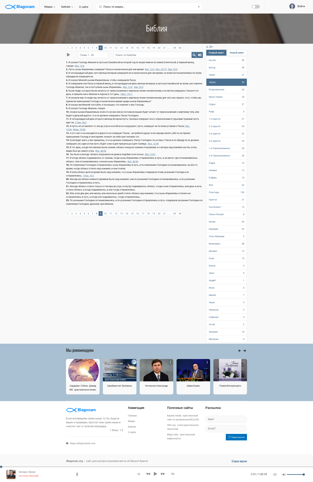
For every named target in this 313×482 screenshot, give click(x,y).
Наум (226, 302)
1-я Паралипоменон (226, 148)
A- (207, 46)
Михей (226, 295)
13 (121, 47)
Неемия (226, 170)
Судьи (226, 104)
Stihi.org (171, 425)
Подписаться (238, 437)
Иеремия (226, 229)
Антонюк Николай (28, 475)
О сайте (83, 6)
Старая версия (239, 461)
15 (132, 47)
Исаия (226, 221)
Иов (226, 185)
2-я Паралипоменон (226, 155)
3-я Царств (226, 133)
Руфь (226, 111)
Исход (226, 67)
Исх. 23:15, (161, 69)
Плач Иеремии (226, 236)
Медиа (48, 6)
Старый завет (216, 52)
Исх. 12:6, (128, 87)
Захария (226, 331)
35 (174, 47)
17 (143, 47)
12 (116, 47)
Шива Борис (193, 385)
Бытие (226, 60)
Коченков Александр (156, 385)
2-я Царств (226, 126)
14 (127, 47)
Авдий (226, 280)
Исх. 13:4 (79, 66)
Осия (226, 258)
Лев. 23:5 (172, 69)
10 (105, 47)
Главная (132, 415)
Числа (226, 82)
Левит (226, 75)
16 (137, 47)
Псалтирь (226, 192)
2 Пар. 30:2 (81, 122)
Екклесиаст (226, 207)
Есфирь (226, 177)
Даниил (226, 251)
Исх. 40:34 (100, 151)
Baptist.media (174, 415)
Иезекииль (226, 243)
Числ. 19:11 (126, 94)
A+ (211, 47)
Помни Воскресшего (230, 385)
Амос (226, 273)
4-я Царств (226, 141)
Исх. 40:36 (132, 161)
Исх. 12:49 (153, 143)
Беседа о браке (27, 472)
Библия (66, 6)
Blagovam (25, 6)
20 (159, 47)
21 (164, 47)
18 (148, 47)
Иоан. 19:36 (79, 129)
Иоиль (226, 265)
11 (110, 47)
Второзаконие (226, 89)
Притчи (226, 199)
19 (153, 47)
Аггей (226, 324)
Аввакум (226, 309)
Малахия (226, 339)
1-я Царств (226, 119)
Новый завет (237, 52)
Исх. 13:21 (150, 154)
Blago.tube (172, 434)
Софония (226, 317)
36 (180, 47)
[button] (138, 473)
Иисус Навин (226, 97)
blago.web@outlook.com (82, 443)
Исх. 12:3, (150, 69)
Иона (226, 287)
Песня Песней (226, 214)
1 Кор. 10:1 (88, 175)
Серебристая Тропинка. (119, 385)
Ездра (226, 163)
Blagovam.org (74, 461)
